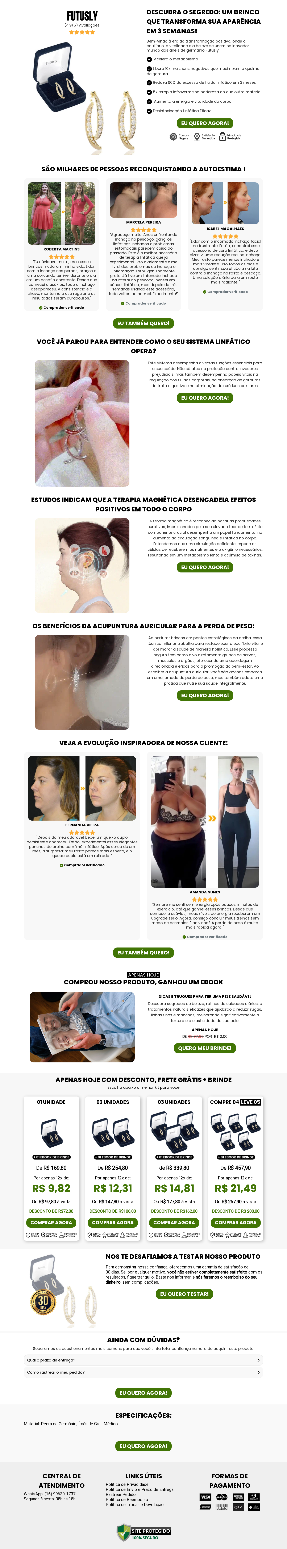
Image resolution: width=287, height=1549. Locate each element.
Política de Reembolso (127, 1499)
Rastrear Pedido (121, 1494)
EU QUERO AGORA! (205, 123)
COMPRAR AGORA (51, 1222)
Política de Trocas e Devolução (135, 1504)
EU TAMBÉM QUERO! (143, 323)
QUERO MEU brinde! (205, 1048)
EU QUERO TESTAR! (184, 1294)
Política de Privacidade (127, 1484)
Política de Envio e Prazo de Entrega (140, 1489)
